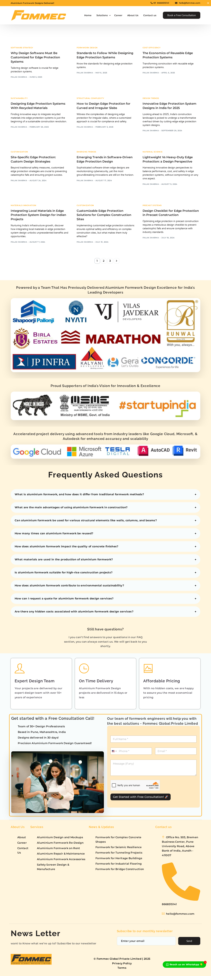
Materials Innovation (23, 205)
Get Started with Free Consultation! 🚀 (140, 797)
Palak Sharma (19, 77)
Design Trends (151, 98)
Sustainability (19, 98)
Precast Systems (152, 205)
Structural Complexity (90, 98)
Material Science (152, 152)
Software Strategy (22, 48)
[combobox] (114, 751)
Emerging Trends (86, 152)
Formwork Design (87, 48)
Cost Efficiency (152, 48)
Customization (19, 152)
